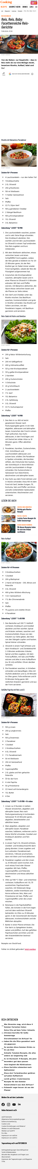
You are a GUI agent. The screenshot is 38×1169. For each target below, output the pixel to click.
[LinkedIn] (19, 1104)
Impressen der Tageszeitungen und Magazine (17, 1159)
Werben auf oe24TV (8, 1131)
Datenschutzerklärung (9, 1121)
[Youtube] (14, 1104)
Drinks (25, 7)
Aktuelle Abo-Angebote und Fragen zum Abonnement (15, 1155)
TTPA (3, 1161)
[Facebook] (3, 1104)
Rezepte (4, 7)
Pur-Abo (4, 1133)
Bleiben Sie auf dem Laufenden (12, 1097)
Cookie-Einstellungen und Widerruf (13, 1126)
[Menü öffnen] (36, 7)
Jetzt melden (30, 949)
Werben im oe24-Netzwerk (11, 1128)
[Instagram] (8, 1104)
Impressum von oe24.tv (9, 1138)
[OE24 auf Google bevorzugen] (32, 74)
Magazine (7, 11)
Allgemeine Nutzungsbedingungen (13, 1119)
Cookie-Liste (6, 1124)
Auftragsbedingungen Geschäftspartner (15, 1150)
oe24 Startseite (7, 1117)
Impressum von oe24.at (9, 1135)
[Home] (2, 11)
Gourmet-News (15, 7)
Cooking (14, 11)
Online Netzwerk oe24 (9, 1110)
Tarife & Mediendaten (9, 1152)
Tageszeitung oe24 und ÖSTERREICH (14, 1143)
